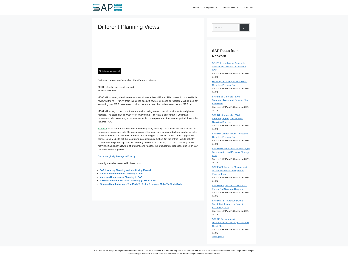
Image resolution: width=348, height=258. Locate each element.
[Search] (244, 27)
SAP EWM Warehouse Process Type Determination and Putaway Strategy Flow (231, 152)
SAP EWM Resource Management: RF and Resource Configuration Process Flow (230, 170)
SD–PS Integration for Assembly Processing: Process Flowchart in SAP (229, 66)
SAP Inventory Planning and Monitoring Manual (125, 170)
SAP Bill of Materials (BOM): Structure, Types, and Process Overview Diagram (227, 118)
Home (196, 7)
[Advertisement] (148, 49)
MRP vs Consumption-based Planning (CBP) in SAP (128, 180)
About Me (248, 7)
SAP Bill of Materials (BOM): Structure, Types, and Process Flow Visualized (230, 100)
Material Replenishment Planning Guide (121, 173)
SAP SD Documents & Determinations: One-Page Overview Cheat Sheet (230, 222)
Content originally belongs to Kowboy (116, 156)
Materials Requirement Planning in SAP (121, 177)
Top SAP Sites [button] (229, 7)
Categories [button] (209, 7)
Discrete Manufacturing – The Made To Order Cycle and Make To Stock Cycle (141, 184)
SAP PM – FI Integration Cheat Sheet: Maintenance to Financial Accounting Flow (228, 204)
